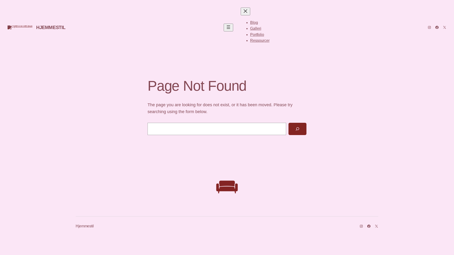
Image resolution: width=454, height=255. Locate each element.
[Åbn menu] (228, 27)
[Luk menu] (245, 11)
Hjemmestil (50, 27)
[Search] (297, 129)
